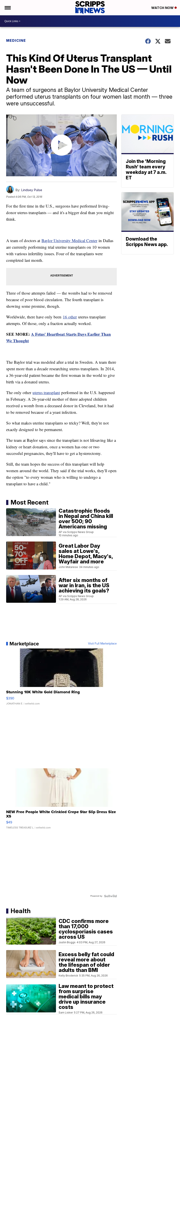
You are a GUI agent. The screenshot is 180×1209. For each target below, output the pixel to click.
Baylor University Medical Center (69, 240)
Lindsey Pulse (31, 190)
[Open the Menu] (7, 7)
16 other (70, 317)
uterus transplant (46, 392)
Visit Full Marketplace (102, 643)
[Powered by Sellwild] (110, 896)
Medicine (16, 40)
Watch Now (163, 8)
